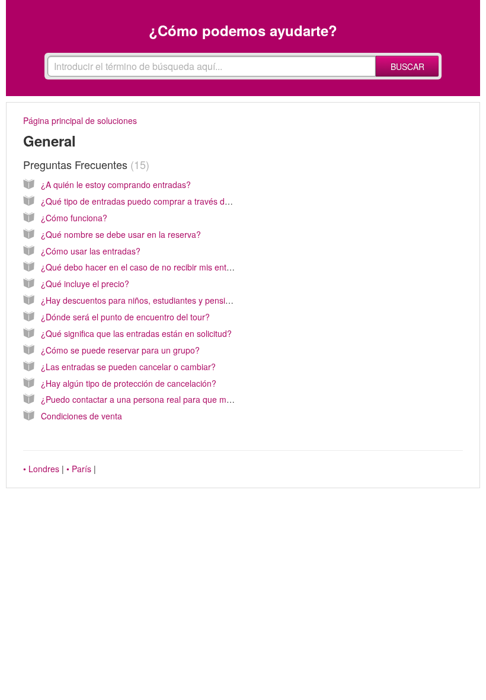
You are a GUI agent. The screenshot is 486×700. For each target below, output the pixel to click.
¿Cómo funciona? (74, 218)
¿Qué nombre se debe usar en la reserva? (121, 234)
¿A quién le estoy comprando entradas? (116, 184)
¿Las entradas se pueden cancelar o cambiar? (128, 367)
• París (78, 469)
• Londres (41, 469)
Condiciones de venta (81, 416)
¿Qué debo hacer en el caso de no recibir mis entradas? (146, 267)
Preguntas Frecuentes (84, 164)
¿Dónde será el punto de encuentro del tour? (125, 317)
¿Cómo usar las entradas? (90, 251)
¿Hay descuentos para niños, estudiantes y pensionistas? (149, 300)
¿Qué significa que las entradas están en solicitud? (136, 333)
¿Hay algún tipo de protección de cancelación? (128, 383)
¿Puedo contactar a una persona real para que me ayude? (151, 399)
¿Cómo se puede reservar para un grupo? (120, 350)
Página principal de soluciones (80, 120)
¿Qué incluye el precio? (85, 283)
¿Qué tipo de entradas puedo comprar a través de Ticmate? (154, 201)
